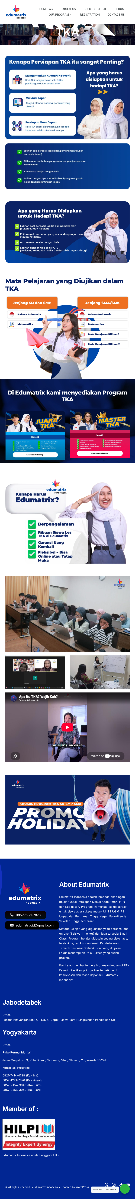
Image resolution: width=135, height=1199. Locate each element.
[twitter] (106, 1185)
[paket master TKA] (100, 410)
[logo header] (16, 6)
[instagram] (113, 1185)
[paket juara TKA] (35, 410)
